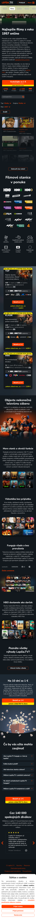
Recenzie (27, 865)
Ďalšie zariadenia (8, 571)
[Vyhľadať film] (23, 96)
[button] (2, 842)
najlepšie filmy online (22, 60)
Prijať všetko (18, 906)
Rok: (4, 107)
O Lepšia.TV (10, 865)
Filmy (12, 9)
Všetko (5, 9)
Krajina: (18, 103)
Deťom (27, 9)
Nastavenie (18, 915)
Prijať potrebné (18, 911)
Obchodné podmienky (18, 868)
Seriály (19, 9)
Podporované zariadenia (13, 871)
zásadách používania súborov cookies (18, 901)
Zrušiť (5, 112)
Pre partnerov (27, 871)
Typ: (5, 103)
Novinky (19, 865)
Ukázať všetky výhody (18, 668)
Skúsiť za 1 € (18, 700)
